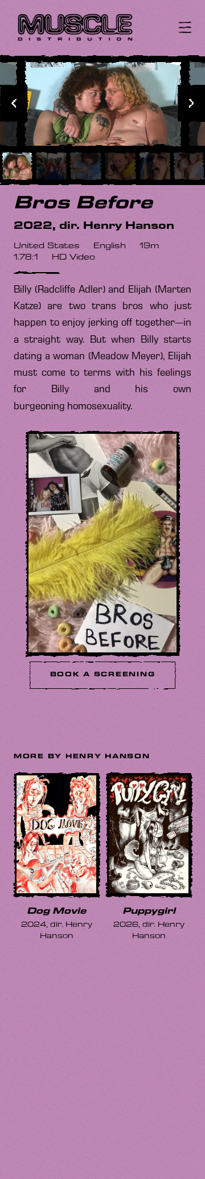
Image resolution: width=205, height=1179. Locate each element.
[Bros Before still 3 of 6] (85, 165)
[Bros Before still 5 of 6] (154, 165)
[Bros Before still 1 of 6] (16, 165)
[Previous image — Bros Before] (13, 103)
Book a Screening (102, 675)
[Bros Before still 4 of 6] (120, 165)
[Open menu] (185, 27)
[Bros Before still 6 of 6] (189, 165)
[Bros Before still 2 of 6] (51, 165)
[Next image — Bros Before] (191, 103)
